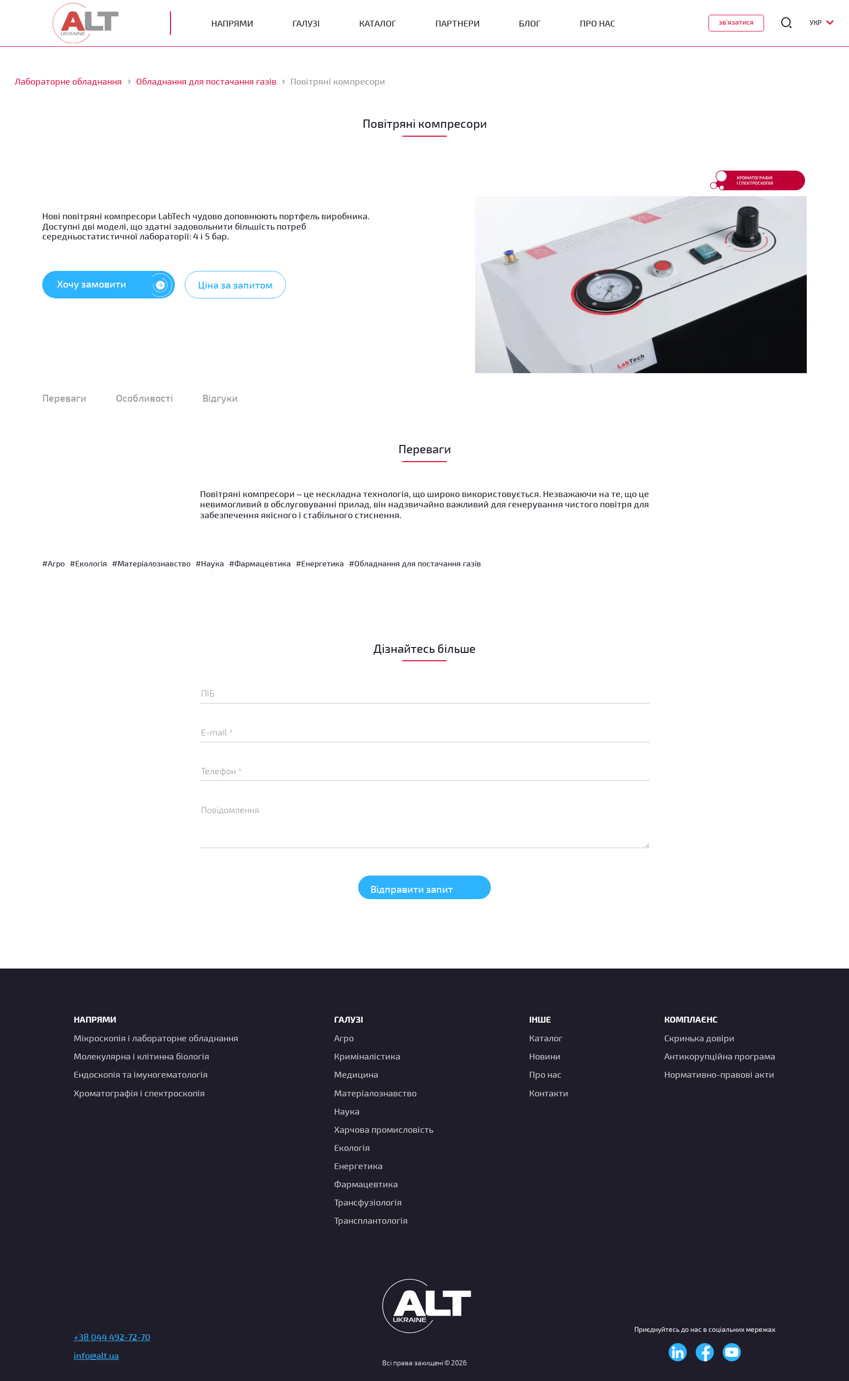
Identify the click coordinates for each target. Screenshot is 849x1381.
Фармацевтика (366, 1183)
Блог (529, 23)
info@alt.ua (96, 1355)
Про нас (545, 1074)
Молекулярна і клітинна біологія (141, 1056)
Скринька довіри (699, 1037)
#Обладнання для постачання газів (415, 563)
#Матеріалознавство (151, 563)
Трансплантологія (371, 1220)
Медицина (356, 1074)
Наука (347, 1111)
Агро (344, 1037)
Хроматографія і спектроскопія (139, 1092)
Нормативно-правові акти (719, 1074)
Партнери (457, 23)
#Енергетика (320, 563)
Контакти (548, 1092)
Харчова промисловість (383, 1129)
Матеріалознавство (375, 1092)
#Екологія (88, 563)
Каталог (377, 23)
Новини (545, 1056)
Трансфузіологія (368, 1202)
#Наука (210, 563)
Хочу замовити (91, 284)
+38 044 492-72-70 (112, 1336)
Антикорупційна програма (719, 1056)
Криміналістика (367, 1056)
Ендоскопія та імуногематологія (141, 1074)
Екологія (352, 1147)
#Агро (53, 563)
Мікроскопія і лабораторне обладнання (156, 1037)
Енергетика (358, 1165)
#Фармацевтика (260, 563)
